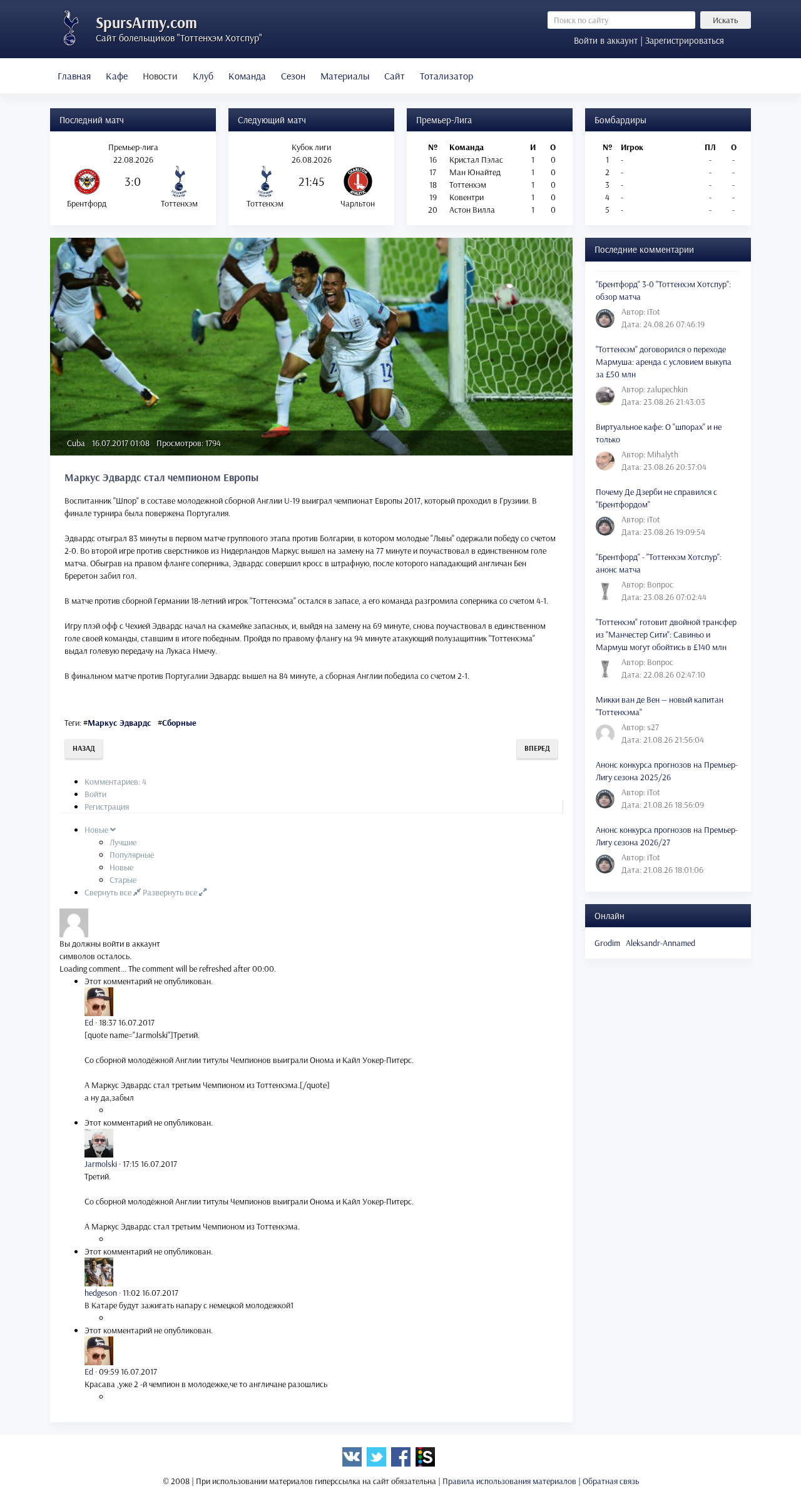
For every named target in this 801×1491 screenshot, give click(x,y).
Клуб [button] (203, 75)
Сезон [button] (293, 75)
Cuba (76, 443)
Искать (725, 20)
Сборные (179, 722)
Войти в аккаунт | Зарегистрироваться (649, 40)
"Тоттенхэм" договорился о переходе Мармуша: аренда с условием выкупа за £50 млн (664, 361)
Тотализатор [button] (446, 75)
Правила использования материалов (509, 1481)
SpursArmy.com (146, 22)
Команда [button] (247, 75)
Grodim (607, 943)
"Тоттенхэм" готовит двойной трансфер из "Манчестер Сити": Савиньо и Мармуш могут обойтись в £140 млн (666, 634)
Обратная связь (611, 1481)
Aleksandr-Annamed (660, 943)
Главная (74, 75)
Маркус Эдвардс (119, 722)
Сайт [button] (394, 75)
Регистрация (106, 806)
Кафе (117, 75)
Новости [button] (160, 75)
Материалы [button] (344, 75)
